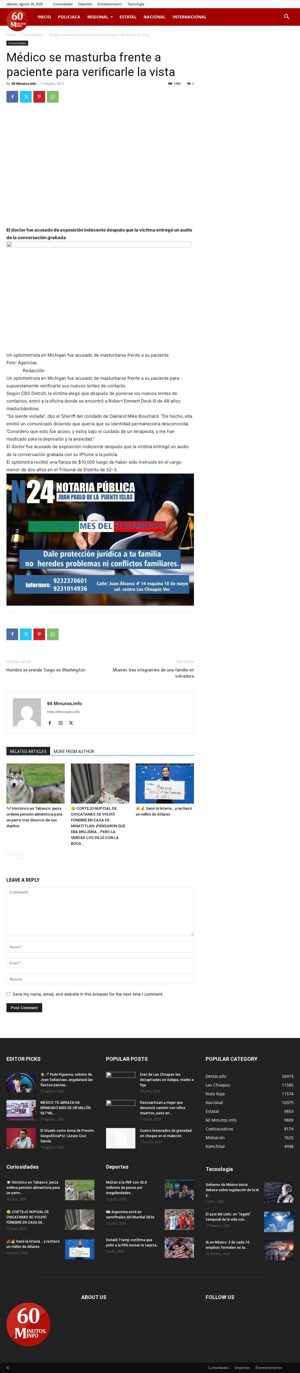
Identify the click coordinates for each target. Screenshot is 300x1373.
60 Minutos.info (24, 83)
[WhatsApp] (53, 97)
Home (11, 34)
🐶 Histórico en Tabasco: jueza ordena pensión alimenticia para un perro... (33, 1187)
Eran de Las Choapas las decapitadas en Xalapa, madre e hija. (167, 1080)
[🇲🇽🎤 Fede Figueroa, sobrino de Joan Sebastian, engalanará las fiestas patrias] (21, 1082)
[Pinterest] (39, 97)
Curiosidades (63, 4)
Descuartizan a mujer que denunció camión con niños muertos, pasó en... (162, 1108)
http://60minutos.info (63, 712)
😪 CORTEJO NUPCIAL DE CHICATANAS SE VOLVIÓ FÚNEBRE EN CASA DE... (27, 1217)
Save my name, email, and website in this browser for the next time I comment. (88, 994)
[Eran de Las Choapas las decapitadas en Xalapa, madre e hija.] (120, 1082)
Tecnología (136, 4)
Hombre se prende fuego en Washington (45, 670)
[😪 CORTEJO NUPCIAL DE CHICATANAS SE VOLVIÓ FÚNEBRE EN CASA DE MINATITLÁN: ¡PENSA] (100, 784)
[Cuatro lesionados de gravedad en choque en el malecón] (120, 1138)
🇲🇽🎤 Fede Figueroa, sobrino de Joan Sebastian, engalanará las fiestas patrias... (66, 1080)
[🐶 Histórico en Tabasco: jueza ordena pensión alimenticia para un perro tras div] (35, 784)
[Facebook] (12, 97)
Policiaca (69, 17)
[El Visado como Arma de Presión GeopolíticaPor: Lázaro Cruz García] (21, 1138)
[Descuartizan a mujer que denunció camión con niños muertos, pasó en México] (120, 1110)
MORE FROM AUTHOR (74, 751)
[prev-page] (10, 855)
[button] (286, 17)
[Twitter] (26, 97)
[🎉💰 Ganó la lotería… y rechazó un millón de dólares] (165, 784)
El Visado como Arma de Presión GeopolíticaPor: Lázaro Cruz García (67, 1136)
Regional (97, 17)
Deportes (85, 4)
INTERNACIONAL (190, 17)
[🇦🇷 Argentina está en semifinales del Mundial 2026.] (179, 1219)
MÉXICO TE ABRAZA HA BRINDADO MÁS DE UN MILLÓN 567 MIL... (65, 1108)
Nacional (155, 17)
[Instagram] (62, 723)
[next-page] (19, 855)
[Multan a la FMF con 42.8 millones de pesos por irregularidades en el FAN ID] (179, 1190)
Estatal (128, 17)
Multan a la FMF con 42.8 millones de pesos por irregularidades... (126, 1187)
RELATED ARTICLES (28, 751)
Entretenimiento (110, 4)
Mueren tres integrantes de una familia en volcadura (153, 673)
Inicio (44, 17)
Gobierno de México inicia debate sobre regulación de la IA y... (232, 1190)
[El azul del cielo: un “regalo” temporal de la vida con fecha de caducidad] (279, 1222)
